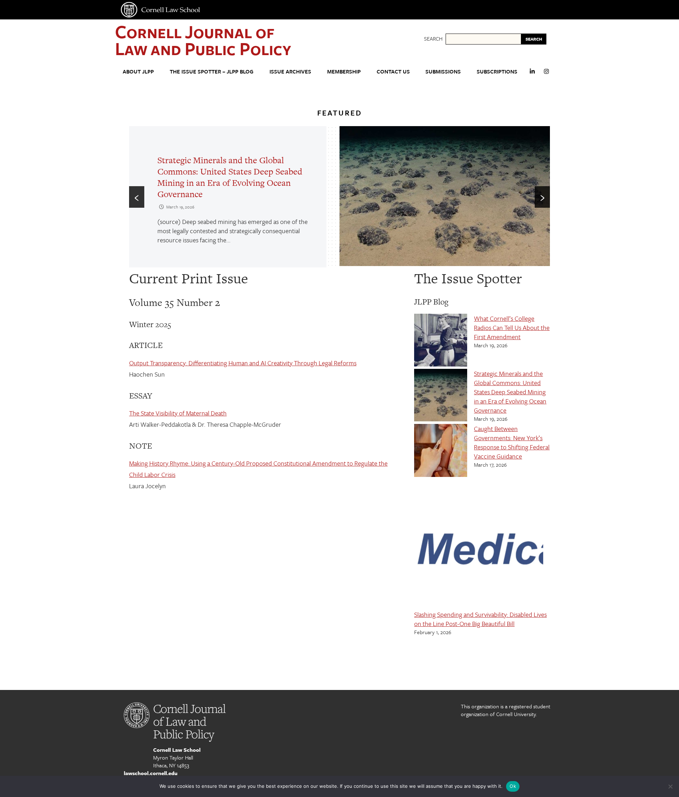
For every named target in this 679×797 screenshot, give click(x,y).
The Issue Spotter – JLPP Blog (212, 71)
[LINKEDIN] (532, 74)
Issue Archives (290, 71)
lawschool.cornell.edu (151, 773)
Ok (513, 786)
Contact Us (393, 71)
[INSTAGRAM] (546, 74)
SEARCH (534, 39)
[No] (670, 786)
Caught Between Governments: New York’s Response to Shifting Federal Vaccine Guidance (512, 442)
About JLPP (138, 71)
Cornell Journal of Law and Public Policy (203, 39)
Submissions (443, 71)
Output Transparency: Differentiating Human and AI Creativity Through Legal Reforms (242, 362)
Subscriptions (497, 71)
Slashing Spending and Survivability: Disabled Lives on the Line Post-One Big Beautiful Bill (480, 619)
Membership (344, 71)
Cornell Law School (177, 750)
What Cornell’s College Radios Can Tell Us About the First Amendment (512, 327)
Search (433, 38)
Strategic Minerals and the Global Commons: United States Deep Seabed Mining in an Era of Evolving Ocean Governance (229, 177)
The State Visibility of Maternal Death (178, 413)
